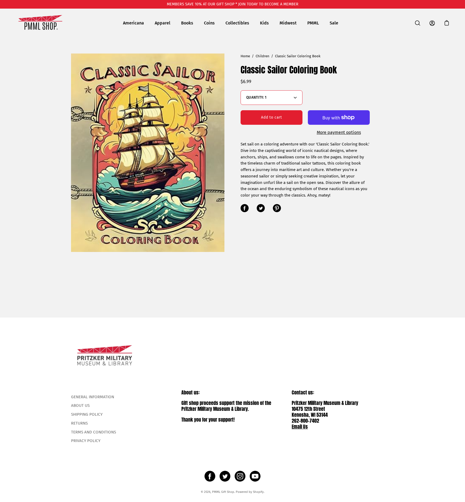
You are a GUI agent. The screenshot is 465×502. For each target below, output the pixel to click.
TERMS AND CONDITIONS (93, 432)
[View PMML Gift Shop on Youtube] (255, 476)
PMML (313, 23)
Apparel (162, 23)
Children (262, 56)
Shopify (258, 492)
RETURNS (79, 423)
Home (245, 56)
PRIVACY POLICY (85, 440)
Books (187, 23)
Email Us (300, 426)
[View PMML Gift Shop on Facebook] (210, 476)
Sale (334, 23)
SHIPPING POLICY (87, 414)
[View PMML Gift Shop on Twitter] (225, 476)
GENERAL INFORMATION (92, 396)
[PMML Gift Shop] (40, 23)
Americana (133, 23)
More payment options (339, 132)
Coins (209, 23)
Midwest (288, 23)
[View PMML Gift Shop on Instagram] (240, 476)
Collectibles (237, 23)
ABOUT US (80, 405)
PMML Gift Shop (223, 492)
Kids (264, 23)
